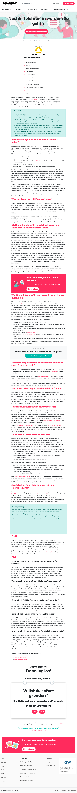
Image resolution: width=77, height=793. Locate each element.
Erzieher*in (38, 161)
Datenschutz (72, 790)
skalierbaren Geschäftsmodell (44, 494)
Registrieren (69, 3)
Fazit (26, 90)
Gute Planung (29, 71)
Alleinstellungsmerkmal (32, 68)
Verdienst (28, 65)
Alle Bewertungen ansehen (38, 730)
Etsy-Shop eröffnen (26, 765)
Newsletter (49, 765)
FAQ (26, 93)
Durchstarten (31, 9)
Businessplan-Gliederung (27, 773)
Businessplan (25, 303)
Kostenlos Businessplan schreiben (38, 356)
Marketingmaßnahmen (28, 334)
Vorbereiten (6, 9)
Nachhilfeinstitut (16, 494)
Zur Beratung (33, 289)
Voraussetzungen (30, 62)
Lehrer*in (36, 99)
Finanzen (44, 9)
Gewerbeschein (30, 74)
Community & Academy (60, 9)
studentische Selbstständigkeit (52, 420)
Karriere (3, 777)
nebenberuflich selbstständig (25, 425)
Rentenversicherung (31, 78)
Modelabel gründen (26, 777)
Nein (42, 712)
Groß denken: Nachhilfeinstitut (34, 87)
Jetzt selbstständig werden (36, 31)
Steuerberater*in (32, 332)
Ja (34, 712)
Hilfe (2, 766)
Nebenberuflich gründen (32, 81)
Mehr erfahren (28, 749)
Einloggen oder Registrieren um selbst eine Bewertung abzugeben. (39, 728)
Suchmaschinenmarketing (23, 476)
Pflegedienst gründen (20, 659)
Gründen (18, 9)
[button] (56, 3)
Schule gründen (50, 552)
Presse (3, 781)
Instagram (49, 762)
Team (2, 773)
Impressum (63, 790)
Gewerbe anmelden (44, 376)
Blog (2, 758)
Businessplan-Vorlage (26, 762)
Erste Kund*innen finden (32, 84)
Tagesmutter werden (20, 657)
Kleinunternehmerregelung (55, 425)
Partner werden (5, 770)
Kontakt (3, 762)
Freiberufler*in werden (27, 780)
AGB (56, 790)
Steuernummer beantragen (28, 769)
